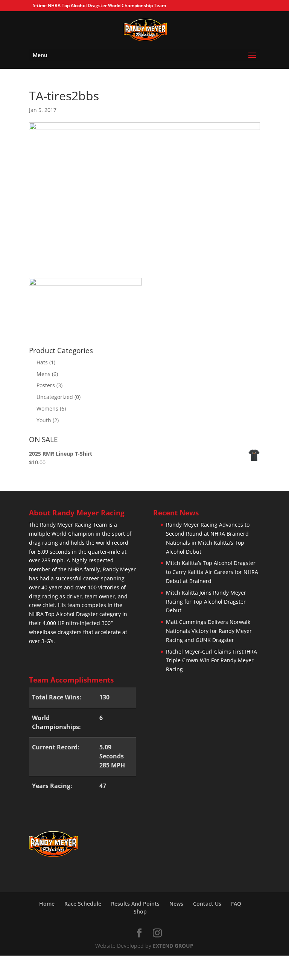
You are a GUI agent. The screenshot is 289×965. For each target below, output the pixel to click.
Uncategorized (55, 396)
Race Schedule (82, 903)
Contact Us (207, 903)
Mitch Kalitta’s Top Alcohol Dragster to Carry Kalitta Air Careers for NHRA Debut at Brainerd (212, 571)
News (176, 903)
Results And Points (135, 903)
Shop (140, 911)
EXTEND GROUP (173, 945)
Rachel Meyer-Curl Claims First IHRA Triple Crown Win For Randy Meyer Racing (211, 660)
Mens (43, 374)
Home (47, 903)
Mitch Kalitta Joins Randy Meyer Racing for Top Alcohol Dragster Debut (206, 601)
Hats (42, 362)
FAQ (236, 903)
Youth (44, 420)
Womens (47, 408)
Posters (46, 385)
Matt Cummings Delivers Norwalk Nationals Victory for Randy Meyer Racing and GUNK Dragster (209, 630)
